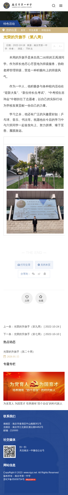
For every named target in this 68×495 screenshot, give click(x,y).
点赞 (27, 300)
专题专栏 (9, 364)
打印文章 (25, 264)
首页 (23, 30)
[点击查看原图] (35, 167)
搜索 (53, 5)
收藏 (41, 300)
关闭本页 (45, 264)
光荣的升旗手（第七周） (28, 334)
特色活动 (46, 30)
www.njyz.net (30, 472)
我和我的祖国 (11, 403)
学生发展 (33, 30)
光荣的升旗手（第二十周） (19, 351)
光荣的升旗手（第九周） (28, 326)
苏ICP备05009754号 (14, 479)
